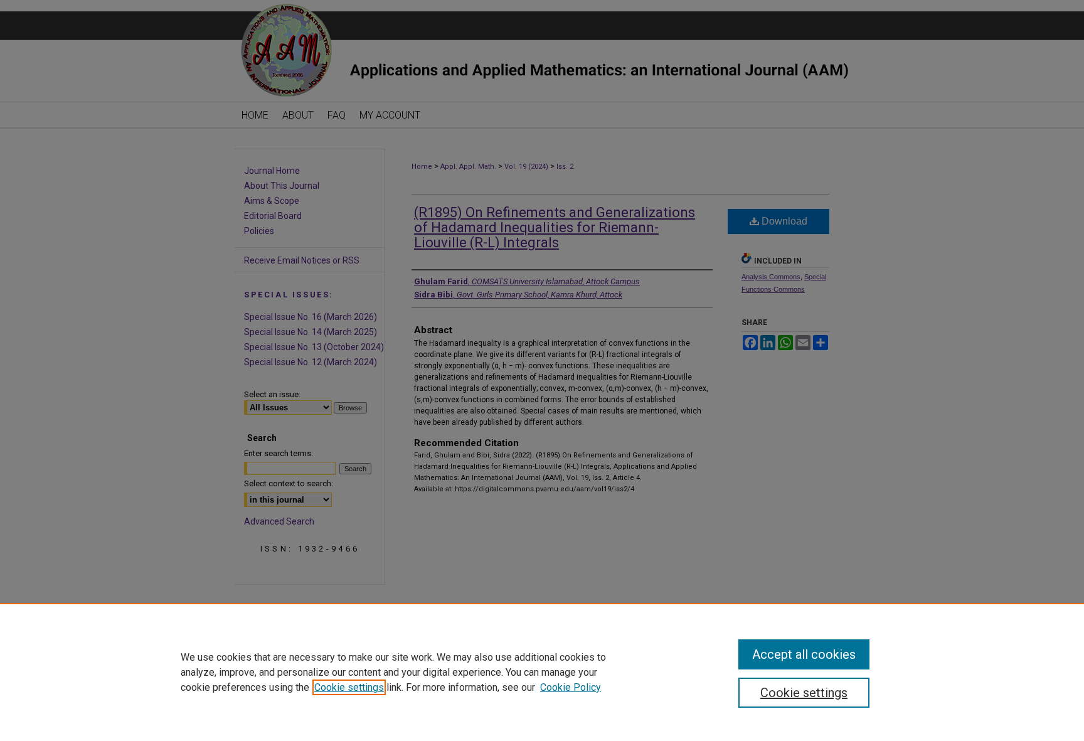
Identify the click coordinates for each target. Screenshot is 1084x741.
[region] (542, 672)
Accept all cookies (804, 654)
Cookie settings (349, 687)
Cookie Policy (570, 687)
